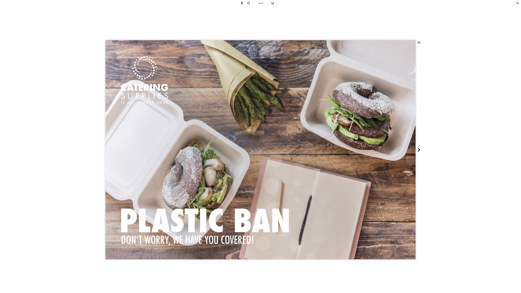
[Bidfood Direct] (272, 3)
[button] (242, 3)
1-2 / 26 (260, 3)
